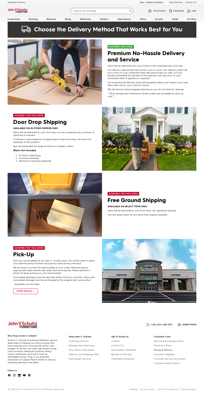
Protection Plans (163, 345)
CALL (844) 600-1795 (161, 325)
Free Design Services (80, 358)
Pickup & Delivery (163, 350)
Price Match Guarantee (81, 350)
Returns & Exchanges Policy (169, 341)
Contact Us (190, 2)
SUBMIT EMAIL (189, 325)
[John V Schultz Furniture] (18, 11)
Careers (115, 341)
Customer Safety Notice (167, 363)
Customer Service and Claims (170, 358)
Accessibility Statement (123, 350)
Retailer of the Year (121, 354)
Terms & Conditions (168, 389)
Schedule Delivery (16, 2)
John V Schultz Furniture (29, 389)
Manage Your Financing (81, 345)
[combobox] (101, 11)
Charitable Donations (123, 358)
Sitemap (133, 389)
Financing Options (78, 341)
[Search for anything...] (130, 11)
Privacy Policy (147, 389)
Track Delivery (176, 2)
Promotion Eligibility (164, 354)
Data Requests (188, 389)
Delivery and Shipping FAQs (84, 354)
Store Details (24, 291)
